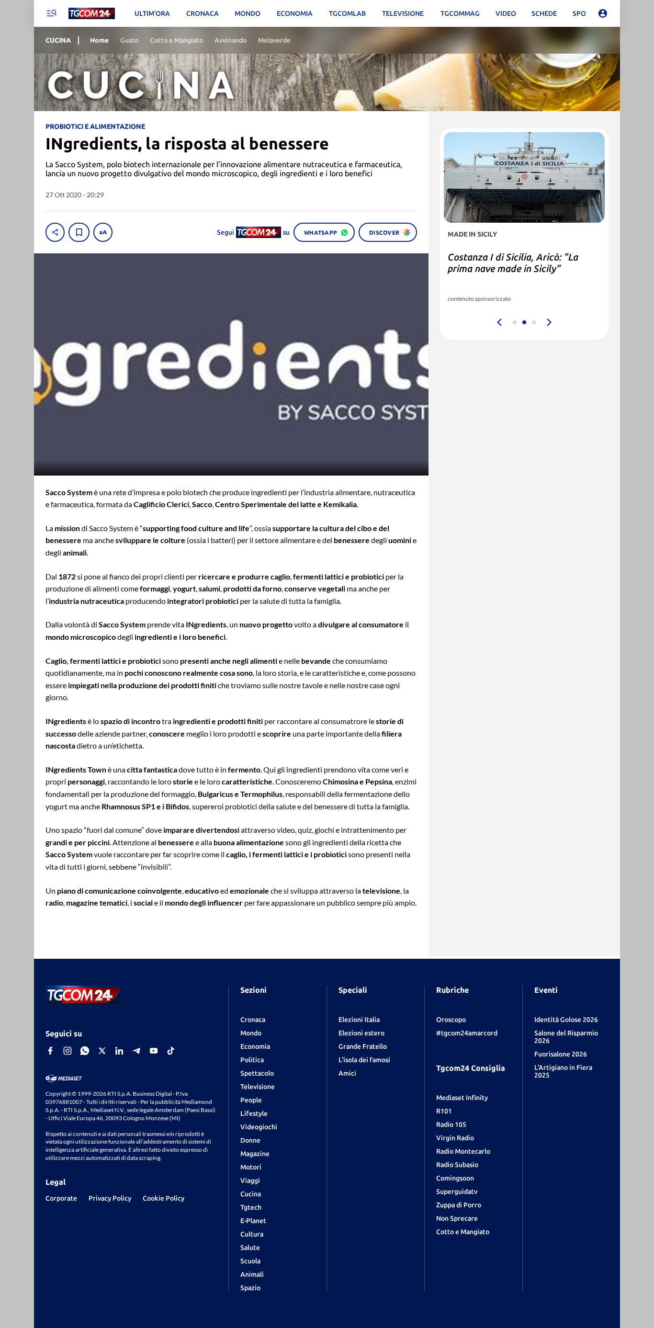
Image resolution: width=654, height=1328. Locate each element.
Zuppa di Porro (458, 1205)
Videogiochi (258, 1127)
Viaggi (250, 1180)
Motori (250, 1167)
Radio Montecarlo (463, 1151)
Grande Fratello (362, 1046)
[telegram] (136, 1051)
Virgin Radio (455, 1138)
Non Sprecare (457, 1218)
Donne (250, 1140)
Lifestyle (254, 1113)
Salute (250, 1247)
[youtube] (153, 1051)
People (251, 1100)
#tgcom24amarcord (466, 1033)
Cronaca (252, 1019)
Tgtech (250, 1207)
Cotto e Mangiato (462, 1232)
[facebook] (50, 1051)
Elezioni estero (361, 1033)
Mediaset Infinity (462, 1097)
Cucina (250, 1194)
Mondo (250, 1033)
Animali (252, 1274)
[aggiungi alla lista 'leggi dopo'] (79, 232)
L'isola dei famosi (364, 1060)
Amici (347, 1073)
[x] (102, 1051)
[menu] (51, 13)
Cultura (251, 1234)
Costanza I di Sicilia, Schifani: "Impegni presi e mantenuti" (510, 262)
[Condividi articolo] (55, 232)
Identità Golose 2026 (566, 1019)
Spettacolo (257, 1073)
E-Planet (253, 1221)
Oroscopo (451, 1019)
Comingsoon (455, 1178)
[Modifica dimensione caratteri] (103, 232)
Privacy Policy (110, 1198)
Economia (255, 1046)
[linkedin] (119, 1051)
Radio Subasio (457, 1165)
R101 (444, 1111)
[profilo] (603, 13)
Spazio (250, 1288)
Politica (252, 1060)
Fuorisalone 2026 (560, 1054)
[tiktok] (171, 1051)
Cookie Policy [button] (163, 1198)
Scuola (250, 1261)
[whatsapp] (85, 1051)
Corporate (61, 1198)
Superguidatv (456, 1191)
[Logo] (91, 14)
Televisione (257, 1086)
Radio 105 (451, 1124)
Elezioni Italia (359, 1019)
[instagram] (67, 1051)
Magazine (255, 1154)
